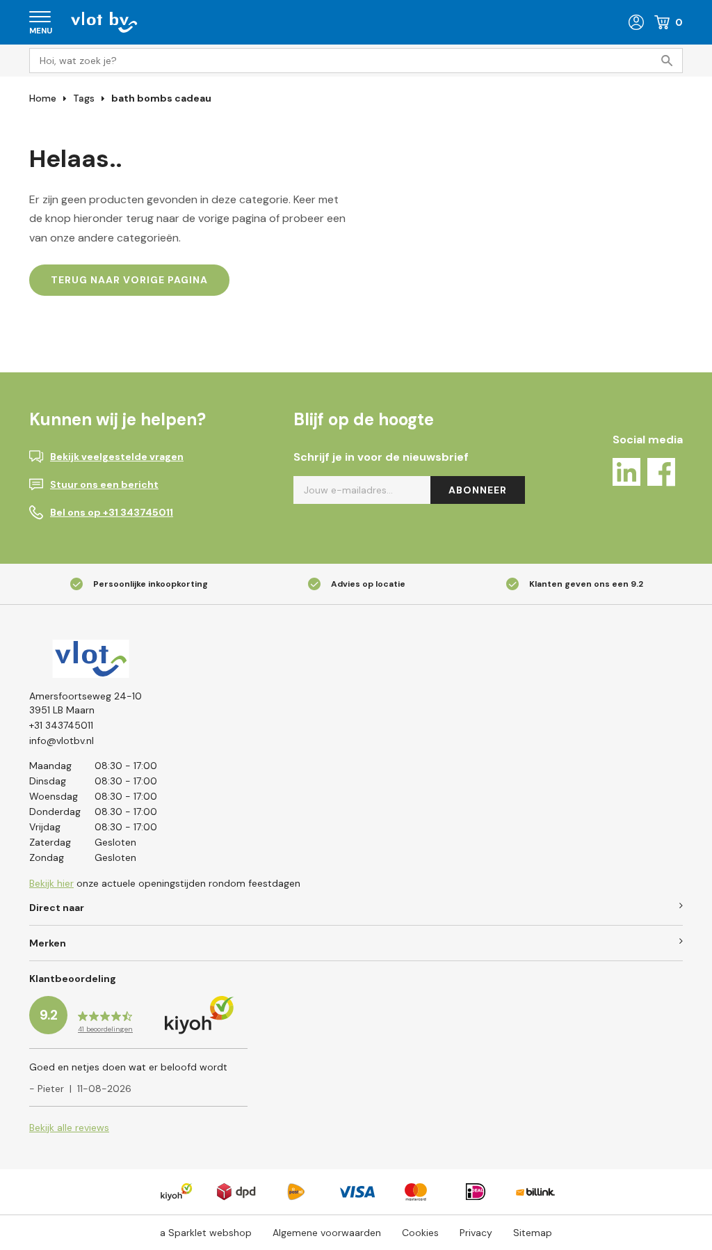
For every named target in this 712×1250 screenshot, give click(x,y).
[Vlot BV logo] (104, 21)
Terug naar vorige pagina (129, 280)
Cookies (420, 1232)
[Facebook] (661, 474)
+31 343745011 (61, 725)
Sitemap (532, 1232)
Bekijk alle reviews (69, 1127)
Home (42, 98)
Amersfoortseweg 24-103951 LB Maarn (85, 703)
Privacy (476, 1232)
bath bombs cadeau (161, 98)
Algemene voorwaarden (327, 1232)
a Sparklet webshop (206, 1232)
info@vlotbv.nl (61, 740)
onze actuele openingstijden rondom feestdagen (164, 883)
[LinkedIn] (626, 474)
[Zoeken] (670, 60)
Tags (84, 98)
